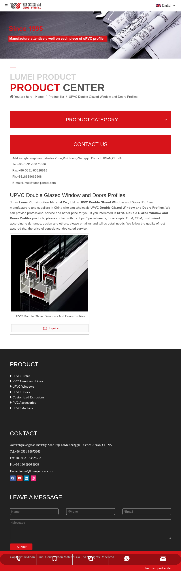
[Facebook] (13, 478)
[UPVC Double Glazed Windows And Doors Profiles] (49, 273)
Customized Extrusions (28, 397)
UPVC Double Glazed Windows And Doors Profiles (50, 316)
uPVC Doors (21, 392)
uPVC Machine (22, 408)
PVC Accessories (24, 402)
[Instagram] (33, 478)
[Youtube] (20, 478)
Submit (21, 547)
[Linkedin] (26, 478)
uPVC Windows (23, 386)
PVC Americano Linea (27, 381)
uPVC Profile (21, 376)
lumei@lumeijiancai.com (39, 182)
